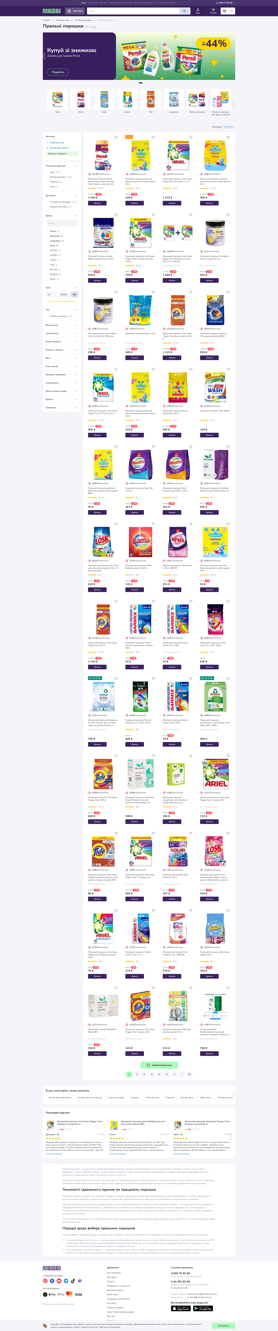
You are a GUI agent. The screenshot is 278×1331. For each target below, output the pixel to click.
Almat (54, 260)
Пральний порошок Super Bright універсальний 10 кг (101, 257)
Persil (54, 231)
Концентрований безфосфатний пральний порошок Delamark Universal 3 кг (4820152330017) (214, 1032)
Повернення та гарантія (120, 2)
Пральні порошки (61, 316)
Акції (83, 2)
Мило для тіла (152, 1097)
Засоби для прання (83, 20)
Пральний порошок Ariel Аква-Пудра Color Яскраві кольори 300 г (103, 955)
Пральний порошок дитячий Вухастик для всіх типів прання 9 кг (215, 181)
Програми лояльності (144, 2)
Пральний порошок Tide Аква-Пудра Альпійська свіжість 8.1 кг (177, 336)
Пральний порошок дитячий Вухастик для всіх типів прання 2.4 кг (140, 413)
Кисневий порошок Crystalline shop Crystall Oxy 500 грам (102, 334)
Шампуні (135, 1097)
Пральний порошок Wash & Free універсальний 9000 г (213, 334)
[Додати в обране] (116, 137)
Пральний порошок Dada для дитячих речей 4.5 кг (177, 1030)
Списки (213, 13)
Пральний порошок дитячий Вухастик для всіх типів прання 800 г (103, 491)
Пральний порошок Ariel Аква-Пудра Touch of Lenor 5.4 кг (103, 412)
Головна (46, 20)
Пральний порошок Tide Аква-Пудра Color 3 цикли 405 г (140, 1030)
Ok (74, 294)
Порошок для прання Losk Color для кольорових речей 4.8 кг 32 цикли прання (103, 568)
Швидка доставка (60, 206)
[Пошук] (184, 11)
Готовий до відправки (63, 202)
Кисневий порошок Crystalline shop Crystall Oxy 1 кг (214, 257)
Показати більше (54, 1154)
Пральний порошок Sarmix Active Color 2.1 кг (138, 953)
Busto (54, 279)
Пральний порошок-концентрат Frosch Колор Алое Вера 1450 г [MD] (215, 723)
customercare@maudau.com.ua (202, 1294)
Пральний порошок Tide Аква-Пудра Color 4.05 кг (102, 798)
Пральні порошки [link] (105, 20)
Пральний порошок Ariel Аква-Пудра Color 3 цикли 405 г (215, 798)
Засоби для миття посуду (90, 1097)
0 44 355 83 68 (180, 1281)
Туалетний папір (116, 1097)
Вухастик (56, 236)
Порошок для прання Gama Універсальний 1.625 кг (138, 566)
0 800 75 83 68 (225, 2)
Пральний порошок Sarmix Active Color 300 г (175, 644)
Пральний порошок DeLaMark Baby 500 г (102, 1030)
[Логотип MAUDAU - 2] (53, 11)
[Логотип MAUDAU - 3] (75, 1268)
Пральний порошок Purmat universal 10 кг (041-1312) (138, 721)
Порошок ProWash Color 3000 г (215, 411)
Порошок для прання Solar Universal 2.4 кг (175, 876)
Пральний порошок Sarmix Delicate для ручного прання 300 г (139, 645)
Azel (54, 264)
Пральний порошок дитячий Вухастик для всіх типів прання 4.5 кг (140, 181)
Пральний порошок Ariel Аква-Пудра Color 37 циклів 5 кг (140, 876)
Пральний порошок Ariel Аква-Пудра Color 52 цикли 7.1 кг (177, 180)
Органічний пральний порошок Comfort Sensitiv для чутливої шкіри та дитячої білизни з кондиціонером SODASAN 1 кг (103, 723)
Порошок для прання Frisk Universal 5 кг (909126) (175, 953)
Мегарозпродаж (60, 177)
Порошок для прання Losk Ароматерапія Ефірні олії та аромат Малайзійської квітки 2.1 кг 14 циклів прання (214, 877)
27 (189, 1074)
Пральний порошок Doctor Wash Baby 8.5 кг (175, 412)
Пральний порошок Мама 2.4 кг (140, 333)
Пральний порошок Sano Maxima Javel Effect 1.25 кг (175, 489)
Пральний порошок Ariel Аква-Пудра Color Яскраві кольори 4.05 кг (140, 259)
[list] (45, 1281)
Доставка (93, 2)
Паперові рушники (227, 1097)
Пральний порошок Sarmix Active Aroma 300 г (175, 721)
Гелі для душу (187, 1097)
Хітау (54, 186)
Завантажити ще (162, 1065)
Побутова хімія (62, 20)
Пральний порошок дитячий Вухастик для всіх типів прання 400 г (215, 568)
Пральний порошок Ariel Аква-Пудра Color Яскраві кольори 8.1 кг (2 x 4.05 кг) (177, 259)
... (182, 1074)
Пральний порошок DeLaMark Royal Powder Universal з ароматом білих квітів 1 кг (139, 800)
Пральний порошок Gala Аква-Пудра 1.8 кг (215, 953)
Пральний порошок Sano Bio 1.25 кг (139, 489)
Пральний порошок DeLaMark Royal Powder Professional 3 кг (214, 489)
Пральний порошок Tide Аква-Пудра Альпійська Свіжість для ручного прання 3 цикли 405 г (103, 877)
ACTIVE (55, 250)
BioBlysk (55, 274)
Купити (97, 203)
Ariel (54, 245)
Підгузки (170, 1097)
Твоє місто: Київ (167, 2)
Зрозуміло (223, 1325)
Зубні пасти (205, 1097)
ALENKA (55, 255)
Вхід (198, 13)
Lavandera (57, 240)
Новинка (56, 181)
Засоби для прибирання (59, 1097)
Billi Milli (55, 269)
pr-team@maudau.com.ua (199, 1297)
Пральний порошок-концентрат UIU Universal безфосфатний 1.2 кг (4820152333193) (175, 800)
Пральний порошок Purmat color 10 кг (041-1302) (213, 644)
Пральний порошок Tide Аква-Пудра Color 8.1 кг (102, 644)
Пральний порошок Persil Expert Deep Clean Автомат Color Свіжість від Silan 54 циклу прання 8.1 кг (101, 181)
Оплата (103, 2)
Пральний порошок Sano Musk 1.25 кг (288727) (177, 566)
